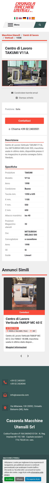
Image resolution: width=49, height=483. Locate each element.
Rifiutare (20, 479)
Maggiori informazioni (16, 347)
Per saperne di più (33, 479)
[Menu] (10, 24)
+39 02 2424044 (17, 384)
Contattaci (24, 120)
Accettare (9, 479)
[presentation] (21, 356)
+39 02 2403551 (30, 129)
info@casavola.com (19, 395)
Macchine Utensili (11, 458)
